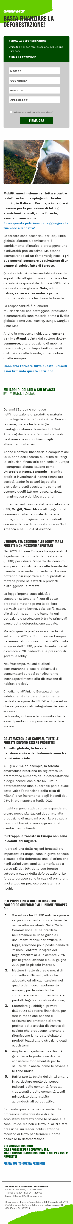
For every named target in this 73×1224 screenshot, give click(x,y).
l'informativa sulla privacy (40, 112)
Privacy (8, 1196)
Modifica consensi (32, 1196)
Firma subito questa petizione (24, 1163)
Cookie (17, 1196)
